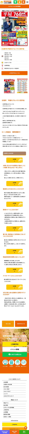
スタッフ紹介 (7, 389)
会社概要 (6, 382)
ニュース (6, 393)
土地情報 (6, 412)
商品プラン (6, 403)
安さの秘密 (6, 386)
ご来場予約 (14, 344)
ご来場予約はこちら (14, 73)
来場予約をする (21, 323)
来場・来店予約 (14, 432)
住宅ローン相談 (7, 416)
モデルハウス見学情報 (9, 407)
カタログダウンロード (9, 396)
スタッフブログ (7, 391)
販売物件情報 (7, 414)
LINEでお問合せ (15, 354)
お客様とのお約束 (8, 384)
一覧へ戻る (8, 323)
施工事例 (6, 405)
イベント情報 (14, 349)
